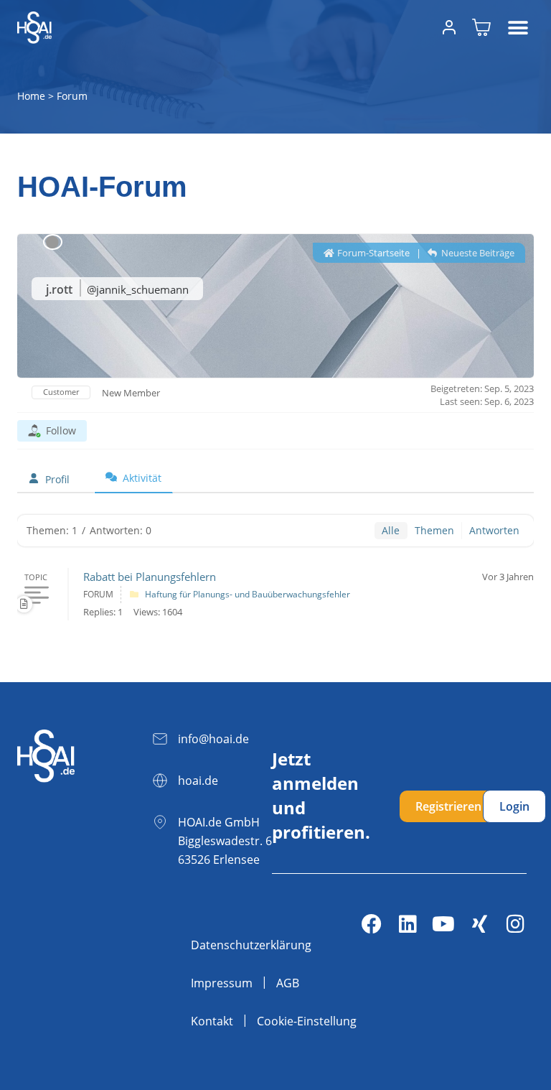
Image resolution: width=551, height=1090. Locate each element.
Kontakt (212, 1021)
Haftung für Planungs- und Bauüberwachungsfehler (247, 594)
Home (31, 96)
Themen (434, 530)
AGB (287, 983)
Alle (391, 530)
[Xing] (479, 924)
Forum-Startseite (372, 252)
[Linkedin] (407, 924)
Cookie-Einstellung (307, 1021)
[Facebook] (372, 924)
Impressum (222, 983)
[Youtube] (443, 924)
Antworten (494, 530)
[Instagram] (515, 924)
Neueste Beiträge (476, 252)
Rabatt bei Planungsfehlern (149, 576)
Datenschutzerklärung (251, 945)
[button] (517, 27)
